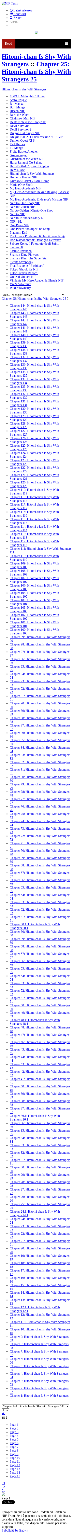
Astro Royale (18, 100)
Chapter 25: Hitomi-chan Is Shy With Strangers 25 (36, 71)
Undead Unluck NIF (23, 276)
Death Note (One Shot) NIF (28, 122)
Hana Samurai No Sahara (26, 162)
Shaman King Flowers (24, 254)
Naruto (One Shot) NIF (25, 203)
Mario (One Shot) (21, 184)
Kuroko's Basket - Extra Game (29, 181)
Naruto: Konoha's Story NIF (28, 218)
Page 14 (15, 1472)
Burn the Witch (19, 114)
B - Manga (17, 103)
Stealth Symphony (21, 262)
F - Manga (16, 148)
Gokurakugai (18, 155)
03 (3, 1483)
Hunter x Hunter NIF (23, 177)
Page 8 (14, 1450)
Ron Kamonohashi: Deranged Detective (35, 240)
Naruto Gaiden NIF (22, 206)
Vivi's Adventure (20, 284)
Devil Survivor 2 (20, 129)
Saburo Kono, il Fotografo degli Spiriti (34, 243)
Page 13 (15, 1469)
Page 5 (14, 1439)
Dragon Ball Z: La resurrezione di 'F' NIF (36, 137)
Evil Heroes (17, 144)
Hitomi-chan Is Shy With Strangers (24, 89)
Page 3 (14, 1432)
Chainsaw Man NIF (22, 118)
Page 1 (14, 1424)
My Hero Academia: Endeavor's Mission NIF (39, 199)
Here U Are (17, 170)
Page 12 (15, 1465)
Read (8, 43)
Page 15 (15, 1476)
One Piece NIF (19, 225)
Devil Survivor (19, 125)
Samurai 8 (16, 247)
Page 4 (14, 1435)
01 (3, 1490)
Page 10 (15, 1458)
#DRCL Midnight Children (27, 96)
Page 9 (14, 1454)
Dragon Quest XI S (22, 140)
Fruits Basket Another (24, 151)
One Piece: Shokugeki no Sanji (30, 229)
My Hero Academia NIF (25, 188)
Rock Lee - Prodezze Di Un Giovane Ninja (37, 236)
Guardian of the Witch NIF (27, 159)
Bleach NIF (17, 111)
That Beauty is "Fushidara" (27, 265)
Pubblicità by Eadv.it (15, 1530)
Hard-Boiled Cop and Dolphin (29, 166)
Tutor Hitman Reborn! (24, 273)
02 (3, 1487)
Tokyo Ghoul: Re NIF (24, 269)
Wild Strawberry (20, 287)
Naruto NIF (17, 214)
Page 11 (15, 1461)
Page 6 (14, 1443)
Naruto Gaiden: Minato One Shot (31, 210)
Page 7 (14, 1446)
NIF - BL (16, 221)
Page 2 (14, 1428)
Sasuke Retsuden (21, 251)
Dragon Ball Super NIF (25, 133)
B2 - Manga (17, 107)
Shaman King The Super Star (28, 258)
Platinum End (18, 232)
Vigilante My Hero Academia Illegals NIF (36, 280)
